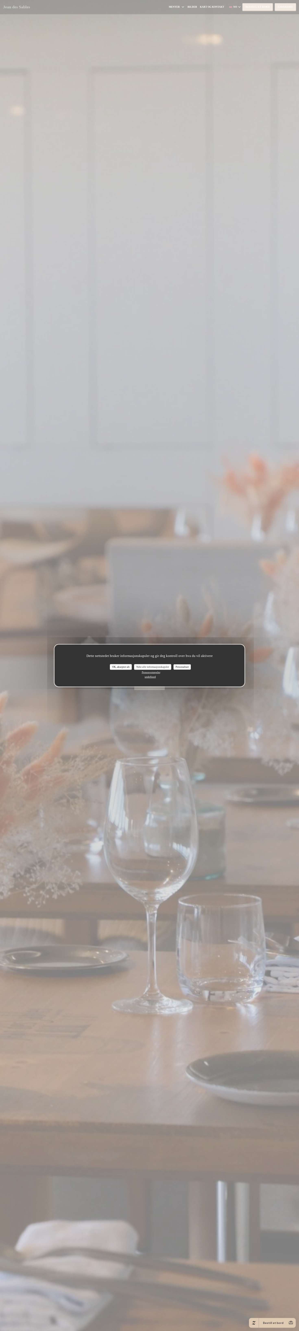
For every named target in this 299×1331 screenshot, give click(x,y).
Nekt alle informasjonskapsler (152, 666)
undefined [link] (150, 676)
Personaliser (182, 666)
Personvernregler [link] (151, 672)
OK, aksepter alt (121, 666)
